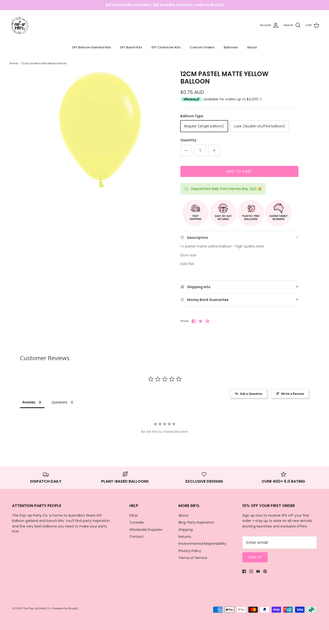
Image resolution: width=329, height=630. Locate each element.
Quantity (188, 140)
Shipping (185, 529)
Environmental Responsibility (202, 543)
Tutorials (136, 522)
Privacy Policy (189, 550)
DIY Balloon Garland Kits (91, 47)
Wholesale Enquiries (145, 529)
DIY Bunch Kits (131, 47)
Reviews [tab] (28, 402)
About (252, 47)
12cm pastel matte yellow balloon (44, 63)
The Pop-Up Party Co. (37, 608)
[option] (100, 130)
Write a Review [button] (292, 393)
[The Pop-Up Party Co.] (20, 25)
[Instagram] (251, 571)
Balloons (231, 47)
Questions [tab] (59, 402)
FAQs (133, 515)
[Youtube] (258, 571)
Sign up (255, 557)
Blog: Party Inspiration (196, 522)
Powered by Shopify (65, 608)
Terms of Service (192, 557)
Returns (184, 536)
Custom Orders (202, 47)
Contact (136, 536)
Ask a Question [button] (251, 393)
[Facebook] (244, 571)
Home (14, 63)
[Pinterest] (265, 571)
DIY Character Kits (165, 47)
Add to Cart (239, 171)
